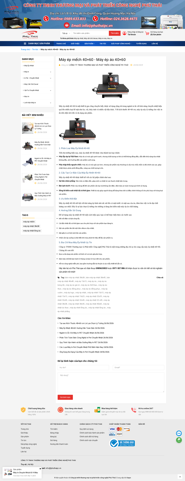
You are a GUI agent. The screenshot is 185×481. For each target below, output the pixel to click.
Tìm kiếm (115, 33)
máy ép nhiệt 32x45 (76, 300)
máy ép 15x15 (80, 281)
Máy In (26, 72)
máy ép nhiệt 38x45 (76, 304)
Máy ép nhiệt (78, 38)
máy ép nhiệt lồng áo (97, 308)
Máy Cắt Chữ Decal (31, 84)
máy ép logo (69, 292)
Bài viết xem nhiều (33, 115)
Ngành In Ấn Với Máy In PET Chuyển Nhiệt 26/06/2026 (82, 333)
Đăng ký (140, 32)
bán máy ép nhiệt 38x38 (75, 277)
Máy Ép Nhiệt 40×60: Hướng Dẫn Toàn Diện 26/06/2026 (82, 328)
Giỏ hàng (53, 440)
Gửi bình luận (65, 397)
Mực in (109, 38)
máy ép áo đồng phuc (72, 289)
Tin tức (103, 44)
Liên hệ (155, 44)
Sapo (129, 478)
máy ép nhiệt (74, 215)
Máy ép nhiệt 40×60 (67, 106)
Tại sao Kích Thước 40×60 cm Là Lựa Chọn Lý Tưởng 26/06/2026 (87, 323)
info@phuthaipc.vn (53, 468)
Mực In (26, 96)
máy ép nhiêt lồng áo (78, 308)
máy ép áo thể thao (89, 285)
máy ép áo (92, 281)
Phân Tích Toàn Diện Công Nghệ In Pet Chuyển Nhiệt (42, 176)
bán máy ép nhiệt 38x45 (95, 277)
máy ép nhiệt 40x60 (94, 304)
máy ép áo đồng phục (91, 289)
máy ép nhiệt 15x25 (76, 296)
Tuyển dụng (141, 44)
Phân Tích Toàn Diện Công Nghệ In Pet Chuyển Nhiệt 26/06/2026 (86, 338)
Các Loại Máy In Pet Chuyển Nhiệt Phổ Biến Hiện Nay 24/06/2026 (86, 347)
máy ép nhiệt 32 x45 (94, 300)
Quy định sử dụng (86, 429)
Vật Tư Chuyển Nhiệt (31, 90)
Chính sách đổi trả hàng (89, 437)
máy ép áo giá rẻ (73, 285)
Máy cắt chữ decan (91, 38)
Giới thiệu (75, 44)
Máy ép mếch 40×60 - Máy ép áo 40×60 (92, 59)
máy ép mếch (28, 222)
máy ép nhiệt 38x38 (31, 226)
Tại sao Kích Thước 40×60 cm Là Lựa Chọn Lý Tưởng (43, 126)
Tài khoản (132, 35)
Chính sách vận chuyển (89, 440)
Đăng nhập (132, 32)
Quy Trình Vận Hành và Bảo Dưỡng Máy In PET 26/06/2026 (84, 342)
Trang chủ (61, 44)
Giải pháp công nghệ (120, 44)
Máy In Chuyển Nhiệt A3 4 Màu (25, 473)
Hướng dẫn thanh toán (59, 444)
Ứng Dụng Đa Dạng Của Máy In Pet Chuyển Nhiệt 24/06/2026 (84, 352)
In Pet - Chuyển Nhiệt (31, 78)
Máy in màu (102, 38)
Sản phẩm (89, 44)
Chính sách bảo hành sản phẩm (92, 433)
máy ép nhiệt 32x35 (94, 296)
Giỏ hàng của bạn (156, 32)
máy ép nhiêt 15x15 (95, 292)
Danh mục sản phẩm (39, 43)
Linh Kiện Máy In (30, 103)
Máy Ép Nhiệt (29, 66)
